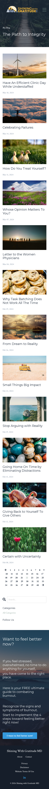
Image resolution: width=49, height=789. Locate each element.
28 (17, 581)
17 (42, 573)
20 (16, 577)
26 (6, 581)
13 (22, 573)
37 (22, 585)
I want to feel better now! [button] (20, 735)
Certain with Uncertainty (22, 556)
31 (32, 581)
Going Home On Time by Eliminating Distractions (22, 468)
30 (27, 581)
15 (32, 573)
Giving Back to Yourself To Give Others (23, 513)
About (19, 756)
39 (32, 585)
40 (37, 585)
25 (43, 577)
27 (11, 581)
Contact (28, 756)
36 (17, 585)
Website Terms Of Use (24, 771)
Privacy (24, 763)
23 (32, 577)
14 (27, 573)
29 (22, 581)
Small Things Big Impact (22, 385)
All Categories (9, 612)
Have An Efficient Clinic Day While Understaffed (24, 84)
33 (43, 581)
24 (37, 577)
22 (27, 577)
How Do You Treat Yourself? (24, 168)
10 (7, 573)
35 (11, 585)
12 (17, 573)
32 (38, 581)
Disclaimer (24, 767)
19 (11, 577)
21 (22, 577)
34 (6, 585)
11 (12, 573)
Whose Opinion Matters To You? (24, 211)
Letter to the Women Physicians (19, 256)
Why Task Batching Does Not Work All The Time (22, 301)
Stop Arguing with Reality (22, 426)
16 (37, 573)
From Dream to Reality (20, 344)
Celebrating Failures (18, 127)
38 (27, 585)
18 (6, 577)
